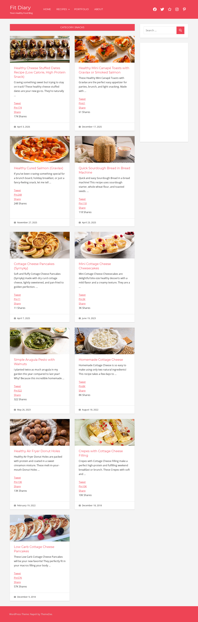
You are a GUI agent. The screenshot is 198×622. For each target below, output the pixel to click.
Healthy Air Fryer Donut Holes (37, 451)
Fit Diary (20, 7)
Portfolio (81, 9)
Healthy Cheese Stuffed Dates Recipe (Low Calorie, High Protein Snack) (40, 72)
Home (47, 9)
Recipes (61, 9)
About (98, 9)
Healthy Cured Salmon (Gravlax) (38, 168)
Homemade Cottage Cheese (101, 360)
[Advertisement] (164, 91)
